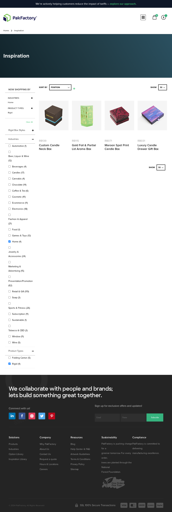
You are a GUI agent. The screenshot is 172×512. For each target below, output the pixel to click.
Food (16, 229)
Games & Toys (22, 235)
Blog (73, 444)
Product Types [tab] (15, 351)
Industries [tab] (13, 139)
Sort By (43, 87)
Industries (14, 449)
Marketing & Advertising (18, 268)
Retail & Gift (21, 291)
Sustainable (19, 319)
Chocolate (19, 184)
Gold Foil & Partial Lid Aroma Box (84, 147)
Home (6, 30)
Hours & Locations (49, 464)
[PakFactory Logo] (20, 18)
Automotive (19, 145)
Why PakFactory (48, 444)
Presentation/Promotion (20, 283)
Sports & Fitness (19, 307)
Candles (18, 172)
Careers (44, 469)
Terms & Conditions (80, 459)
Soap (16, 297)
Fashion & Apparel (18, 221)
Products (13, 444)
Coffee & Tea (20, 190)
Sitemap (75, 469)
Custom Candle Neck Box (49, 147)
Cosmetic (19, 196)
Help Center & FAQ (80, 449)
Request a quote (48, 459)
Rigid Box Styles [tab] (16, 130)
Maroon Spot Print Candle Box (117, 147)
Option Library (16, 454)
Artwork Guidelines (80, 454)
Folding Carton (21, 357)
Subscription (20, 313)
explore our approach (123, 4)
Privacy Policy (77, 464)
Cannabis (19, 178)
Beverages (19, 166)
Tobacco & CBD (18, 330)
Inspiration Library (18, 459)
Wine (16, 342)
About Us (44, 449)
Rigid (16, 363)
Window (18, 336)
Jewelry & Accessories (19, 254)
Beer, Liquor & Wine (18, 158)
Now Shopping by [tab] (19, 89)
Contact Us (45, 454)
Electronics (20, 208)
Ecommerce (20, 202)
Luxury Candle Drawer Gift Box (148, 147)
